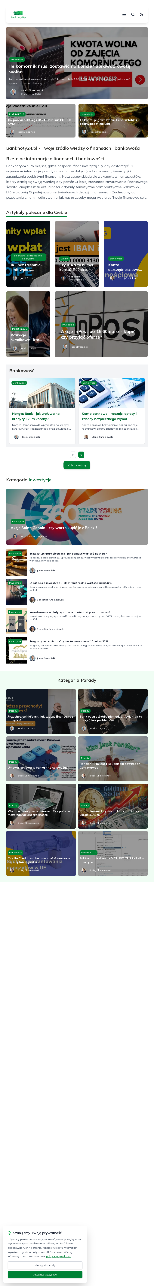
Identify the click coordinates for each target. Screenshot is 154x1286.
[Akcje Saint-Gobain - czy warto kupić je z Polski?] (77, 517)
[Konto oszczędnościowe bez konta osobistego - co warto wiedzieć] (126, 254)
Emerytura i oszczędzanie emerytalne (28, 257)
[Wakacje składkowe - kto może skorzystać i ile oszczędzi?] (28, 324)
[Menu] (124, 14)
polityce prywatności (58, 1256)
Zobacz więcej (77, 465)
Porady (13, 710)
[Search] (133, 14)
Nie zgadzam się (45, 1265)
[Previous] (73, 455)
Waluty (64, 258)
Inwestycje (87, 114)
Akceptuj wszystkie (45, 1274)
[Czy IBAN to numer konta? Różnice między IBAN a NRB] (77, 254)
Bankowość (17, 59)
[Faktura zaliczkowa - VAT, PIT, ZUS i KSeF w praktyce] (113, 853)
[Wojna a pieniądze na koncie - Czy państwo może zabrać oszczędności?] (41, 806)
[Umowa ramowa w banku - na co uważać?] (41, 758)
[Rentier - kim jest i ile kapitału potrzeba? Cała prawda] (113, 758)
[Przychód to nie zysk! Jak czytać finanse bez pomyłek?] (41, 711)
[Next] (81, 455)
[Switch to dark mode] (141, 14)
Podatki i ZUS (16, 114)
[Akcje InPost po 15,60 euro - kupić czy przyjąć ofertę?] (101, 324)
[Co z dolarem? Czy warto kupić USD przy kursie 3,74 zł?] (113, 806)
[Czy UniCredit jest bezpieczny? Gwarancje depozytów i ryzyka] (41, 853)
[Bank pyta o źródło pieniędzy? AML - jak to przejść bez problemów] (113, 711)
